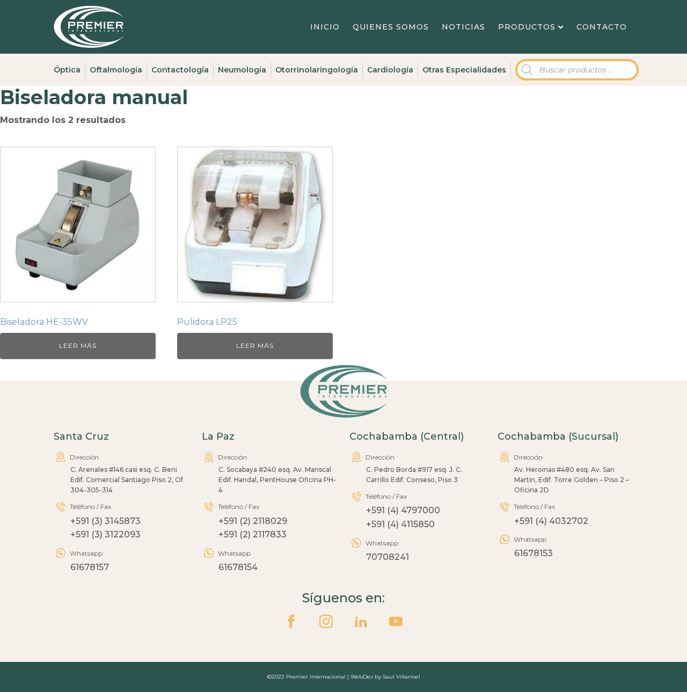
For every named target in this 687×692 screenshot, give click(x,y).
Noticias (463, 27)
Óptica (67, 70)
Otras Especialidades (464, 70)
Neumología (242, 70)
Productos (527, 27)
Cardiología (390, 70)
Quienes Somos (391, 27)
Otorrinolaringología (316, 70)
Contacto (601, 27)
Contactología (180, 70)
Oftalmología (116, 70)
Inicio (325, 27)
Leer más (78, 345)
